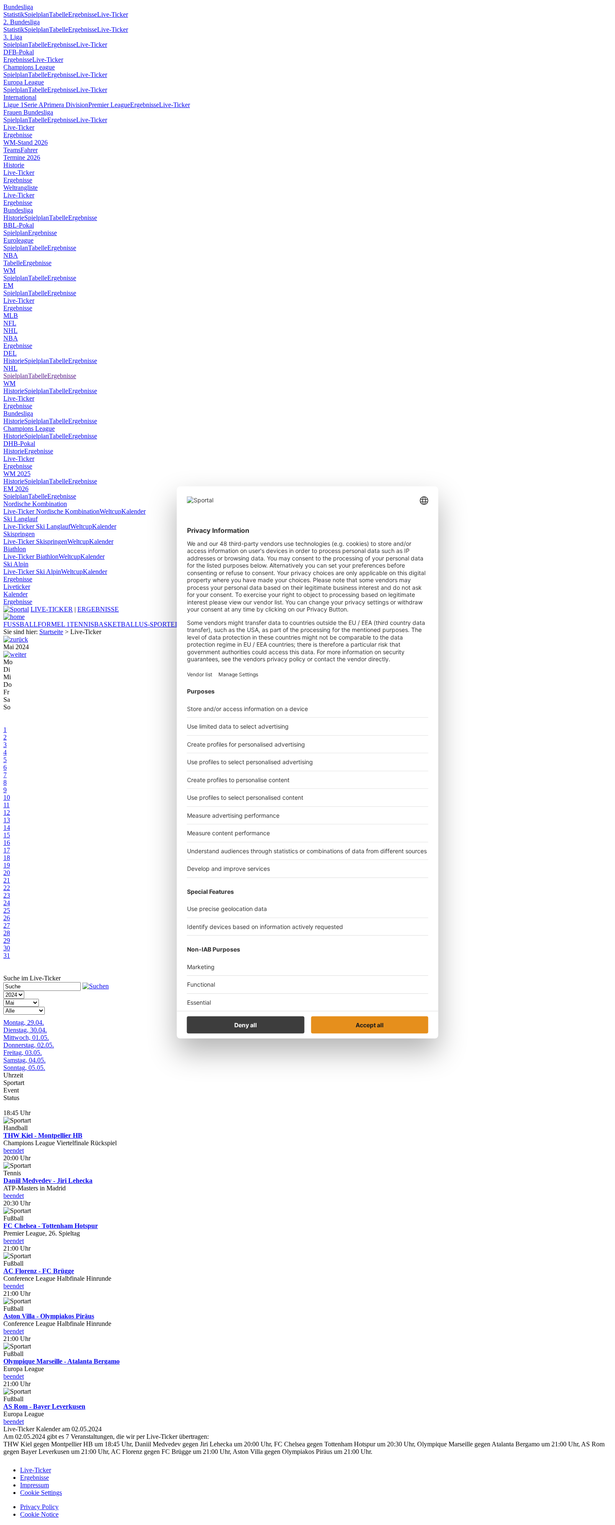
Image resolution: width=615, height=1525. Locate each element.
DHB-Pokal (19, 443)
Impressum (34, 1485)
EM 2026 (15, 488)
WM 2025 (17, 473)
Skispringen (19, 533)
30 (6, 948)
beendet (13, 1150)
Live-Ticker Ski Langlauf (36, 526)
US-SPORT (155, 624)
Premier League (109, 104)
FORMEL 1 (54, 624)
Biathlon (14, 549)
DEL (10, 353)
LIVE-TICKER (52, 609)
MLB (10, 315)
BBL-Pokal (18, 225)
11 (6, 805)
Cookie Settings (41, 1492)
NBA (10, 255)
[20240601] (14, 654)
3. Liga (12, 37)
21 (6, 880)
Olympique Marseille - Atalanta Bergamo (61, 1361)
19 (6, 865)
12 (6, 812)
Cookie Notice (39, 1514)
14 (6, 827)
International (19, 97)
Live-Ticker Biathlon (31, 556)
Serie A (34, 104)
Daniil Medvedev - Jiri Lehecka (47, 1180)
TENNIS (82, 624)
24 (6, 902)
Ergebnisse (82, 14)
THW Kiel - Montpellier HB (42, 1135)
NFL (9, 323)
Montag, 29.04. (23, 1022)
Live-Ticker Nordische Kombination (51, 511)
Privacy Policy (39, 1506)
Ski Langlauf (20, 518)
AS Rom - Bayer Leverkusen (44, 1406)
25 (6, 910)
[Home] (14, 616)
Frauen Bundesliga (28, 112)
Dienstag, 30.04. (25, 1030)
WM (9, 270)
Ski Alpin (15, 564)
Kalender (133, 511)
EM (8, 285)
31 (6, 955)
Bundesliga (18, 6)
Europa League (23, 82)
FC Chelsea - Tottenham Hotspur (50, 1225)
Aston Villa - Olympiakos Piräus (48, 1316)
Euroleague (18, 240)
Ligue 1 (13, 104)
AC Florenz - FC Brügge (38, 1270)
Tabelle (58, 14)
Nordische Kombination (35, 503)
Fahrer (29, 150)
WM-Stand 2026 (25, 142)
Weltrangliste (20, 187)
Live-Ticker (112, 14)
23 (6, 895)
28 (6, 932)
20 (6, 872)
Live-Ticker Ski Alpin (32, 571)
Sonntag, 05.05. (24, 1067)
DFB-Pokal (18, 52)
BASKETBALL (116, 624)
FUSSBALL (20, 624)
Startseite (51, 631)
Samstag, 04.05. (24, 1060)
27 (6, 925)
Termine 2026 (21, 157)
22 (6, 887)
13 (6, 820)
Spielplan (36, 14)
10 (6, 797)
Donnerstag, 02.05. (28, 1045)
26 (6, 917)
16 (6, 842)
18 (6, 857)
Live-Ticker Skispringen (35, 541)
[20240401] (15, 639)
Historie (13, 165)
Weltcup (110, 511)
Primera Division (66, 104)
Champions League (29, 67)
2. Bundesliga (21, 22)
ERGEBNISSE (98, 609)
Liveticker (16, 586)
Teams (11, 150)
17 (6, 850)
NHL (10, 330)
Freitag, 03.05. (22, 1052)
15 (6, 835)
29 (6, 940)
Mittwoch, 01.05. (26, 1037)
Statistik (13, 14)
